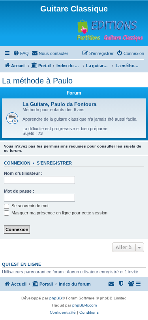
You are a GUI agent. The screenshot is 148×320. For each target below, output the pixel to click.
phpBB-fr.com (84, 305)
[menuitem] (21, 53)
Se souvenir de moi (29, 205)
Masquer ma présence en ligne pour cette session (58, 212)
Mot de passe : (19, 191)
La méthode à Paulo (37, 80)
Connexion (17, 163)
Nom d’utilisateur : (23, 173)
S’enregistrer (54, 163)
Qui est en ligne (21, 264)
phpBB (55, 298)
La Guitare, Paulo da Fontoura (59, 104)
